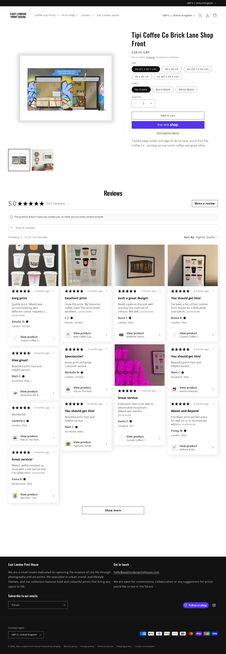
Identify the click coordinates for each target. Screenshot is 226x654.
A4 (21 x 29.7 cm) (146, 69)
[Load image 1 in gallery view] (19, 160)
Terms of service (105, 646)
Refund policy (70, 646)
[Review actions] (53, 290)
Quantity (136, 96)
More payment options (168, 132)
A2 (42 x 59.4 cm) (168, 76)
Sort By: (189, 237)
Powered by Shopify (51, 646)
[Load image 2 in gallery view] (42, 160)
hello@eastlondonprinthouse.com (136, 572)
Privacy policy (87, 646)
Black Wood (163, 89)
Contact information (144, 646)
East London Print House (28, 646)
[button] (46, 15)
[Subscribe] (64, 605)
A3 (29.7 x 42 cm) (197, 69)
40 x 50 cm (142, 76)
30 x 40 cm (172, 69)
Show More (18, 315)
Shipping (150, 57)
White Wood (186, 89)
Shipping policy (124, 646)
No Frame (141, 89)
